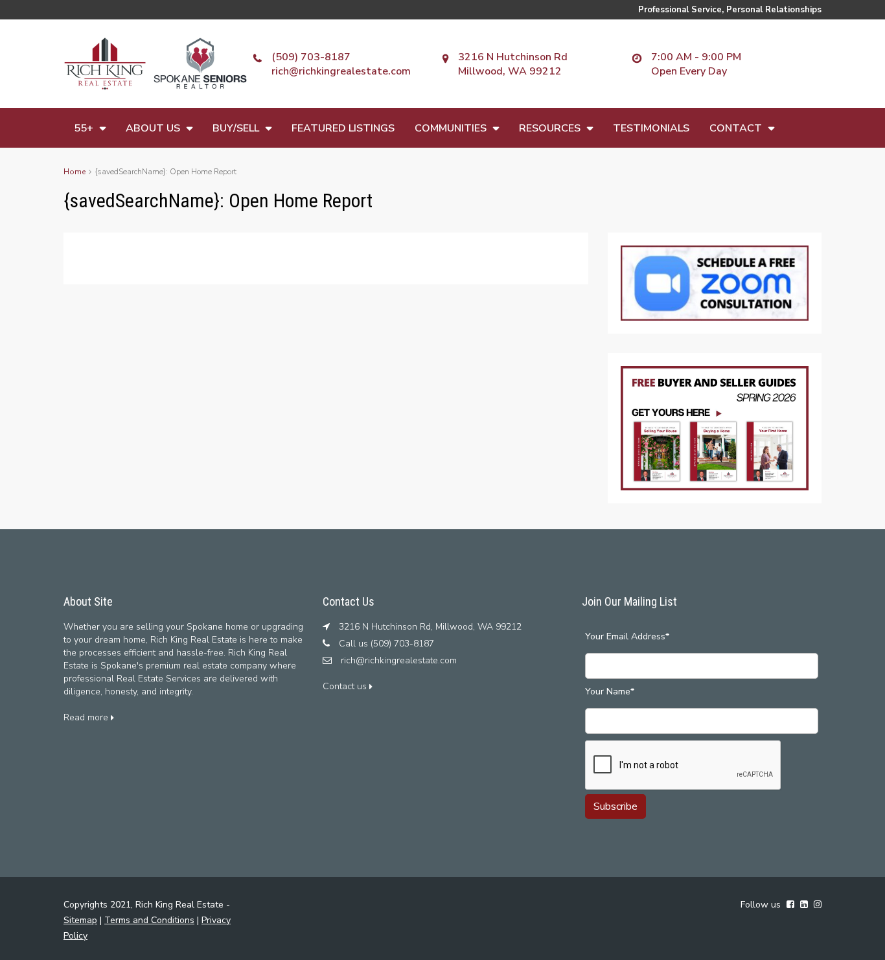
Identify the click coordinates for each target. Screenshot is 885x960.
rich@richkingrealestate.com (341, 71)
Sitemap (80, 920)
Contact (735, 128)
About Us (153, 128)
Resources (549, 128)
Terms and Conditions (149, 920)
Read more (87, 717)
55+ (83, 128)
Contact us (346, 686)
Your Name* (609, 691)
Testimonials (651, 128)
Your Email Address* (627, 636)
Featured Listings (343, 128)
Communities (451, 128)
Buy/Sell (236, 128)
